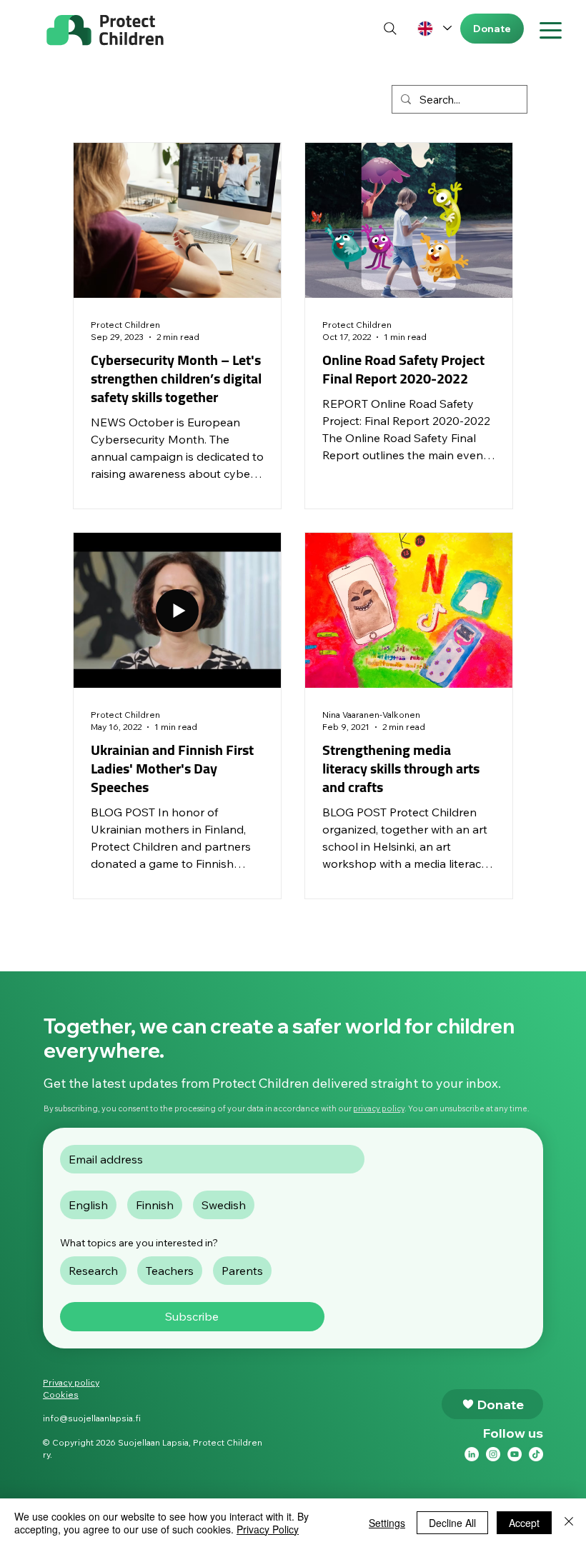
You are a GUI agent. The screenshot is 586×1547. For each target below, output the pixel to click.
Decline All (452, 1523)
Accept (524, 1523)
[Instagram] (493, 1454)
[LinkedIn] (472, 1454)
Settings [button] (387, 1523)
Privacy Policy (268, 1529)
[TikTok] (536, 1454)
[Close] (568, 1523)
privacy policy (378, 1108)
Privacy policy (71, 1382)
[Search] (390, 28)
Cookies (61, 1394)
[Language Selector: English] (433, 28)
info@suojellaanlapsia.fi (92, 1418)
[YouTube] (514, 1454)
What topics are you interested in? (139, 1242)
